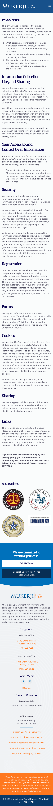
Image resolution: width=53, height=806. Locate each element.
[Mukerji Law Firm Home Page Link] (26, 596)
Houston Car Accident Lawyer (27, 732)
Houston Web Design (39, 799)
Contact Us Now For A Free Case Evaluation (26, 573)
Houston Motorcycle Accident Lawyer (26, 742)
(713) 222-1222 (26, 648)
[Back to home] (19, 6)
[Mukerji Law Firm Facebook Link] (23, 681)
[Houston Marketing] (28, 802)
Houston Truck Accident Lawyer (26, 737)
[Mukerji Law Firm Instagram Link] (30, 681)
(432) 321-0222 (26, 669)
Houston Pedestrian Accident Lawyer (26, 748)
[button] (49, 6)
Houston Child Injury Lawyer (26, 753)
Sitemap (26, 688)
